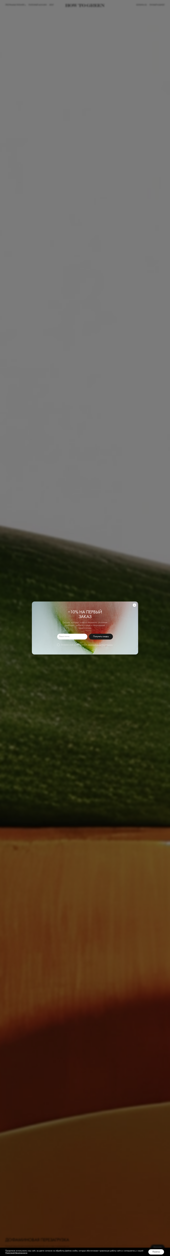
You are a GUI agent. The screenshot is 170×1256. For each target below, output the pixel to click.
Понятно (156, 1252)
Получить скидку (101, 636)
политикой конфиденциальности (100, 645)
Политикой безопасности (16, 1253)
